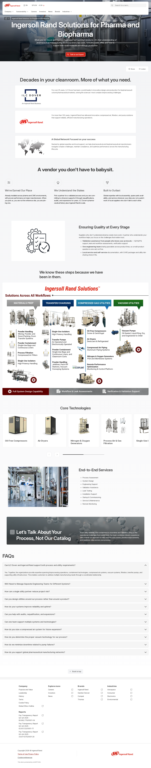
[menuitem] (9, 11)
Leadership (23, 693)
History (21, 696)
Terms (21, 699)
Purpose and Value (26, 690)
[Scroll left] (49, 454)
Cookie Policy (24, 703)
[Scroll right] (57, 454)
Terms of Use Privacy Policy (28, 754)
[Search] (112, 5)
